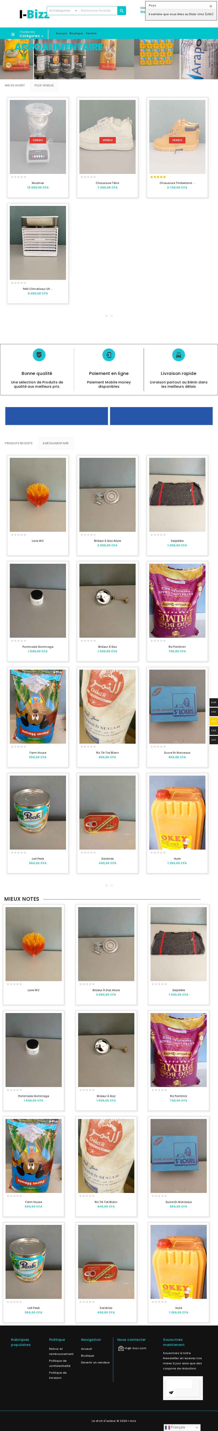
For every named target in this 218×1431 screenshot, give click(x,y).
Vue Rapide (32, 189)
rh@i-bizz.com (135, 1348)
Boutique (76, 33)
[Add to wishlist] (24, 189)
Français (177, 1427)
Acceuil (86, 1349)
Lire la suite (15, 189)
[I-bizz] (34, 13)
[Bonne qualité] (39, 355)
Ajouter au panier (15, 295)
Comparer (41, 189)
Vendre (91, 33)
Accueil (61, 33)
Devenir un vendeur (95, 1362)
